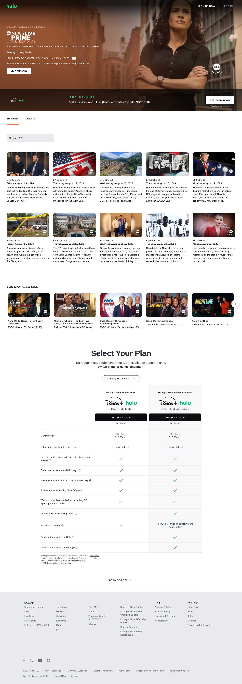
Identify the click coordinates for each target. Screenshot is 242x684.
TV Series (56, 58)
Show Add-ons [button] (118, 580)
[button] (13, 118)
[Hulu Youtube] (42, 660)
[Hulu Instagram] (48, 660)
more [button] (96, 46)
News (45, 58)
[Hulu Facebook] (26, 660)
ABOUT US (193, 603)
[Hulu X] (34, 660)
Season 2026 (16, 138)
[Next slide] (235, 304)
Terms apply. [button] (94, 556)
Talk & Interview (15, 58)
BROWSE (29, 603)
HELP (158, 603)
